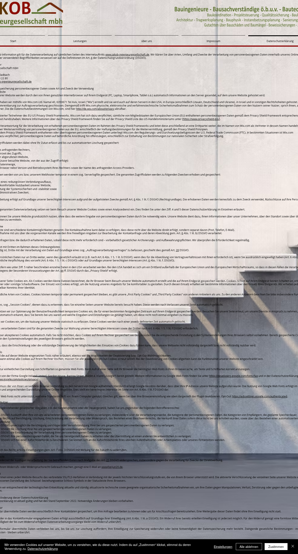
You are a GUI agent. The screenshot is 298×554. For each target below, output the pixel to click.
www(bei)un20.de (112, 467)
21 (107, 460)
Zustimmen (276, 546)
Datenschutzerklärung (42, 548)
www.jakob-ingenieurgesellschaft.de (127, 54)
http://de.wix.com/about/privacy (95, 108)
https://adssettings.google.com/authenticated (259, 396)
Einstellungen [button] (223, 546)
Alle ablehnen (249, 546)
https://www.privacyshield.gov (201, 119)
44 (61, 270)
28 (177, 250)
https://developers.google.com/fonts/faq (233, 376)
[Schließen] (292, 547)
